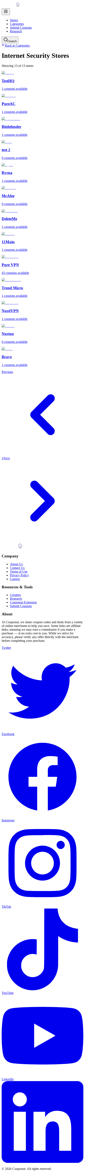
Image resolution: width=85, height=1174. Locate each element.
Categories (17, 24)
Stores (14, 20)
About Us (16, 564)
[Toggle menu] (6, 11)
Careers (15, 579)
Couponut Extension (23, 602)
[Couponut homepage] (16, 6)
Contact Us (17, 568)
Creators (15, 595)
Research (16, 31)
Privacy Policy (19, 575)
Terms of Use (18, 571)
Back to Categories (17, 45)
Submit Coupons (21, 27)
